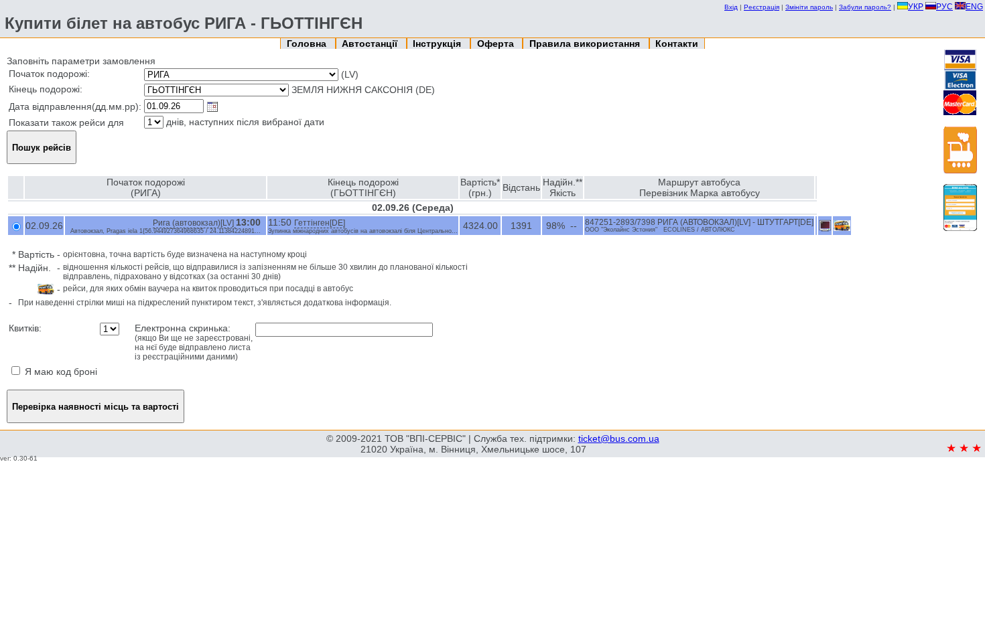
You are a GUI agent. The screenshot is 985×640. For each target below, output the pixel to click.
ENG (974, 6)
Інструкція (438, 43)
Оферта (497, 43)
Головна (308, 43)
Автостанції (371, 43)
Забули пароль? (865, 7)
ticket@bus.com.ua (618, 438)
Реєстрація (761, 7)
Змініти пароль (809, 7)
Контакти (676, 43)
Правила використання (586, 43)
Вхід (731, 7)
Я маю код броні (59, 371)
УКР (915, 6)
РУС (944, 6)
